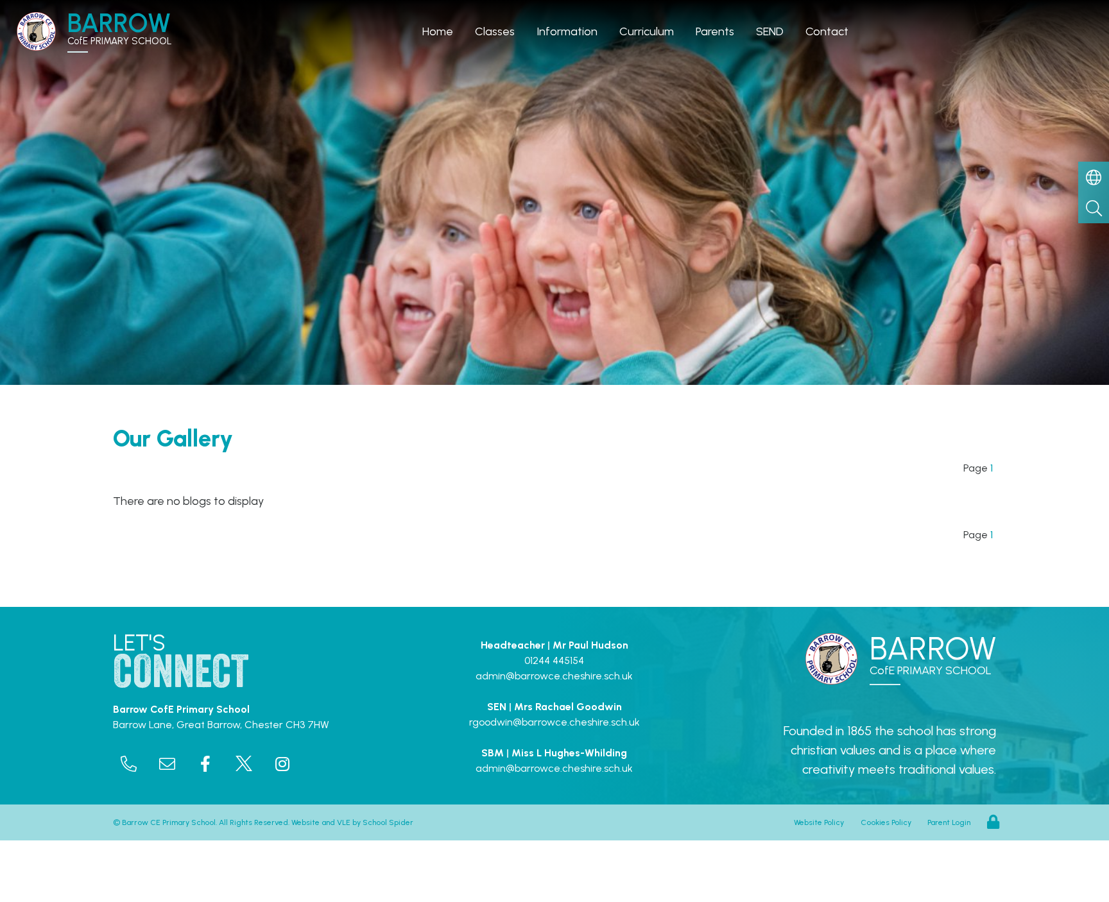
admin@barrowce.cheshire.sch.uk (554, 676)
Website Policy (819, 822)
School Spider (388, 822)
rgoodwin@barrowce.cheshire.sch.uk (554, 722)
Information (567, 31)
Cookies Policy (886, 822)
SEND (770, 31)
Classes (495, 31)
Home (437, 31)
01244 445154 (554, 660)
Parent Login (948, 822)
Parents (715, 31)
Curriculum (646, 31)
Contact (826, 31)
